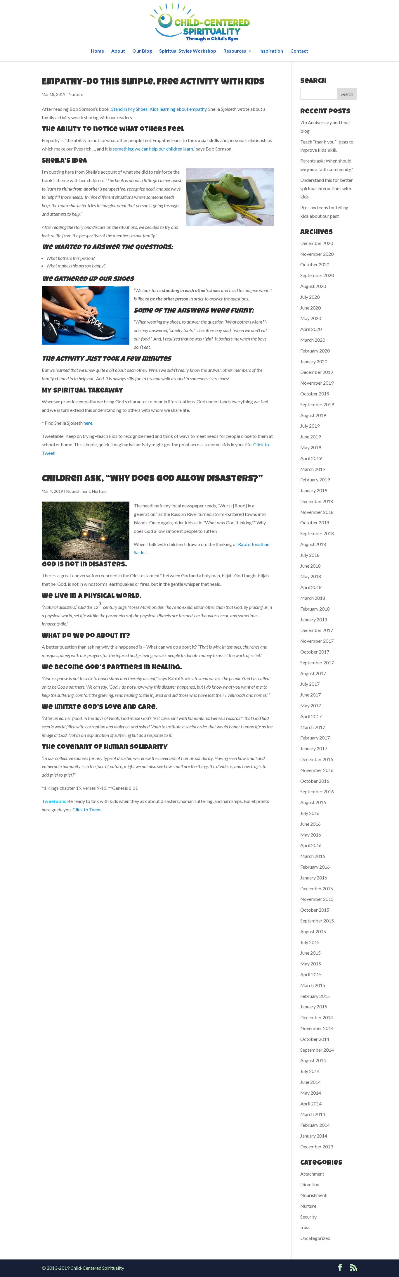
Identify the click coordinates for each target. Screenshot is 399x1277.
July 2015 (310, 942)
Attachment (312, 1173)
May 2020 (310, 318)
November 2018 (317, 512)
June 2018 (310, 565)
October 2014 (314, 1039)
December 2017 (316, 630)
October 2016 (314, 781)
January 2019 (313, 490)
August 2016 (313, 802)
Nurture (76, 94)
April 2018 (311, 587)
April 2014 (311, 1103)
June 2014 (310, 1082)
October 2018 (314, 522)
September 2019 (317, 404)
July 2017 (310, 684)
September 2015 (317, 920)
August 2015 (313, 931)
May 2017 (310, 705)
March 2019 (312, 469)
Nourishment (78, 491)
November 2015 (317, 899)
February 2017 (315, 737)
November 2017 (317, 641)
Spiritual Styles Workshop (187, 51)
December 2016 (316, 759)
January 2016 (313, 877)
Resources (234, 51)
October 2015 (314, 910)
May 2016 (310, 834)
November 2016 (317, 770)
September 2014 (317, 1050)
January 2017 (313, 748)
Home (97, 51)
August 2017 (313, 673)
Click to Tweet (87, 809)
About (118, 51)
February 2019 (315, 479)
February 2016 (315, 867)
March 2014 (312, 1114)
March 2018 (312, 598)
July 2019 (310, 425)
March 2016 (312, 856)
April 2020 (311, 329)
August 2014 (313, 1060)
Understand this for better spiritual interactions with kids (326, 188)
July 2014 (310, 1071)
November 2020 (317, 254)
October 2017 (314, 651)
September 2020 (317, 275)
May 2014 (310, 1092)
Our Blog (142, 51)
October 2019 (314, 393)
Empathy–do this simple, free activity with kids (153, 82)
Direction (309, 1184)
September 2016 (317, 791)
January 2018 (313, 619)
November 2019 (317, 383)
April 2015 (311, 974)
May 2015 (310, 963)
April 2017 (311, 716)
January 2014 (313, 1135)
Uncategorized (315, 1238)
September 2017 (317, 662)
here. (88, 423)
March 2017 (312, 727)
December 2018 (316, 501)
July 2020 (310, 297)
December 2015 (316, 888)
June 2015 (310, 952)
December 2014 (316, 1017)
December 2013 (316, 1146)
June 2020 (310, 307)
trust (305, 1227)
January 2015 (313, 1006)
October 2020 (314, 264)
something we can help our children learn (153, 148)
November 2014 (317, 1028)
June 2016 (310, 824)
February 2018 (315, 608)
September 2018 (317, 533)
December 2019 (316, 372)
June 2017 (310, 694)
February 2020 (315, 350)
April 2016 (311, 845)
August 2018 (313, 544)
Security (308, 1216)
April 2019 (311, 458)
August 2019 (313, 415)
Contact (299, 51)
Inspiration (271, 51)
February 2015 (315, 996)
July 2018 (310, 555)
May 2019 (310, 447)
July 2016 (310, 813)
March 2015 (312, 985)
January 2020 (313, 361)
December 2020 (316, 243)
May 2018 (310, 576)
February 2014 (315, 1125)
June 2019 (310, 436)
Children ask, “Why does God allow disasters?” (152, 479)
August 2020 (313, 286)
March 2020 (312, 340)
